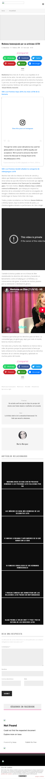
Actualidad (6, 47)
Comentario (6, 647)
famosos (21, 386)
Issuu (14, 742)
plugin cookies (39, 776)
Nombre (4, 669)
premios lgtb (7, 389)
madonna (36, 386)
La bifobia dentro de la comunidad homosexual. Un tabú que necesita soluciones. (21, 415)
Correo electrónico (7, 679)
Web (25, 679)
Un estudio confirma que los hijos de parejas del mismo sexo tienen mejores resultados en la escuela (24, 403)
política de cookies (6, 774)
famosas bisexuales (9, 386)
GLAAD (18, 162)
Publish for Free (30, 742)
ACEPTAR (22, 776)
